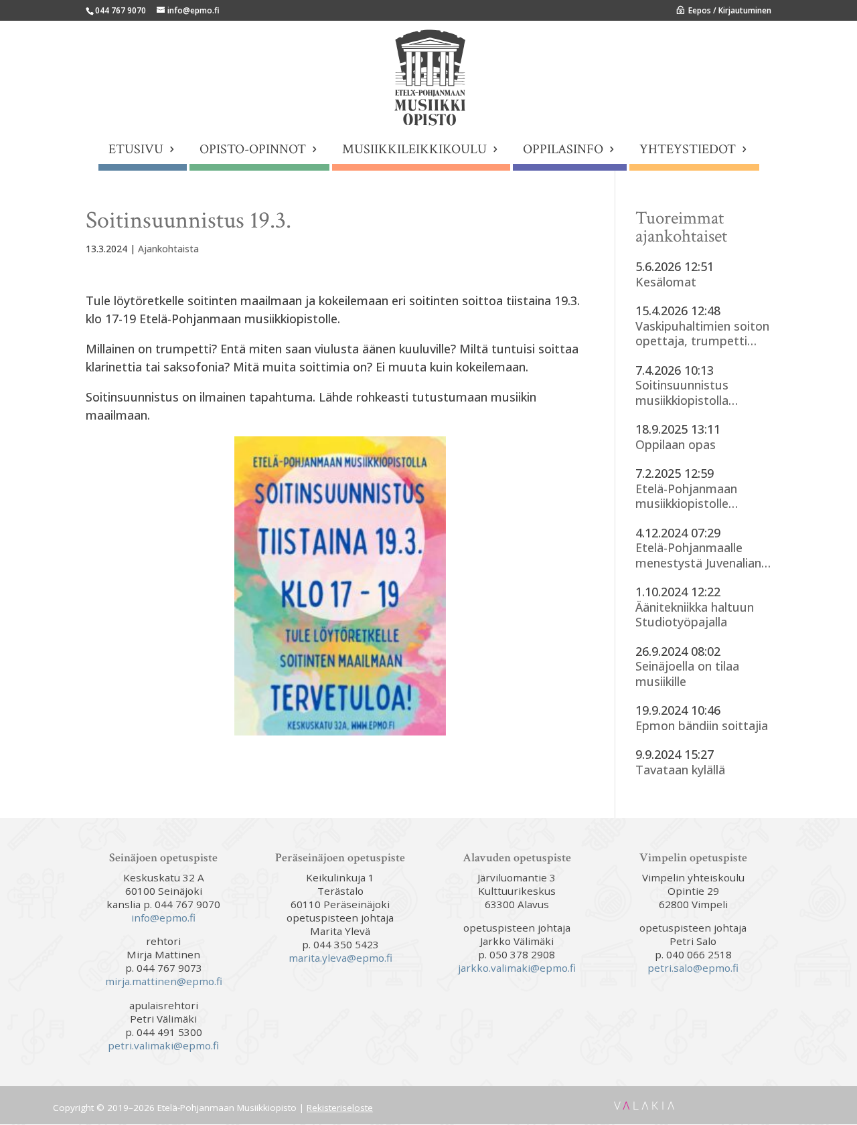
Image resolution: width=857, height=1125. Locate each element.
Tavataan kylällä (680, 770)
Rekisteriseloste (340, 1108)
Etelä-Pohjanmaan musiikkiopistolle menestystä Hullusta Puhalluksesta (694, 496)
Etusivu (135, 151)
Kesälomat (665, 282)
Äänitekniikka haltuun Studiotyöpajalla (694, 615)
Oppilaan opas (675, 444)
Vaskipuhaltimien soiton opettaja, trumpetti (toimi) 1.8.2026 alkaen (702, 334)
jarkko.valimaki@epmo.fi (517, 967)
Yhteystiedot (687, 151)
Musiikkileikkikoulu (414, 151)
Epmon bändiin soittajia (701, 725)
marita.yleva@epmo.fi (340, 957)
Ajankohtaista (168, 248)
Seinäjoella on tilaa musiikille (687, 674)
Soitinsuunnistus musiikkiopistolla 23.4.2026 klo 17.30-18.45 (689, 392)
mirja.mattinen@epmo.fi (163, 981)
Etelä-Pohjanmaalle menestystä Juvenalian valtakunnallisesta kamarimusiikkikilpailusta (701, 555)
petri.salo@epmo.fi (692, 967)
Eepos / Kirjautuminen (729, 10)
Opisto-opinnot (253, 151)
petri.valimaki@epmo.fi (163, 1045)
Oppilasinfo (563, 151)
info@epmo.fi (163, 917)
